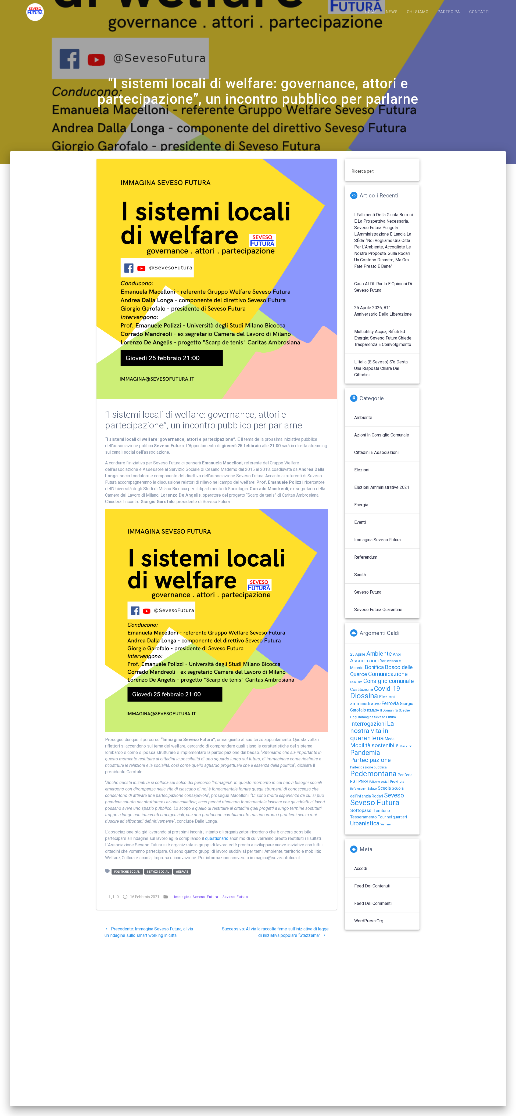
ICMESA (373, 710)
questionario (216, 838)
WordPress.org (368, 920)
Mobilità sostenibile (374, 745)
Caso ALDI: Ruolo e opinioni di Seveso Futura (383, 287)
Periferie (405, 775)
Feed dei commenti (373, 903)
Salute (372, 788)
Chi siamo (418, 12)
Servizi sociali (158, 871)
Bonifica (374, 667)
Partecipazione (370, 760)
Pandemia (365, 753)
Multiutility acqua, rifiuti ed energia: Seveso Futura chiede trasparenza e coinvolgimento (382, 338)
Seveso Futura (235, 897)
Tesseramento (363, 817)
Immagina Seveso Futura (196, 897)
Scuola (384, 788)
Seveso (394, 795)
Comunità (356, 682)
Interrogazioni (368, 723)
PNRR (363, 781)
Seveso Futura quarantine (378, 609)
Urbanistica (364, 823)
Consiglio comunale (388, 681)
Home (371, 12)
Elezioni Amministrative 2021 (381, 487)
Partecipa (449, 12)
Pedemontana (373, 773)
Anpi (397, 654)
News (392, 12)
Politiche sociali (127, 871)
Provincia (397, 781)
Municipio (406, 746)
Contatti (479, 12)
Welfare (182, 871)
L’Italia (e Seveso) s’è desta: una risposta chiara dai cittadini (381, 368)
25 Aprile (357, 654)
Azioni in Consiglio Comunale (381, 435)
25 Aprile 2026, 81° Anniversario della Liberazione (383, 311)
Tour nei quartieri (392, 817)
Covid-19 (387, 688)
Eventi (360, 522)
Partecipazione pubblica (368, 767)
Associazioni (364, 661)
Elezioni (361, 469)
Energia (361, 504)
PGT (353, 781)
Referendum (365, 557)
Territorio (382, 810)
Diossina (364, 695)
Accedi (360, 868)
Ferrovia (390, 703)
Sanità (360, 574)
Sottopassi (361, 810)
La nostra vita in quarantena (372, 731)
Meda (390, 739)
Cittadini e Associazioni (376, 452)
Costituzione (361, 689)
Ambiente (363, 417)
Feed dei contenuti (372, 886)
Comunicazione (388, 674)
